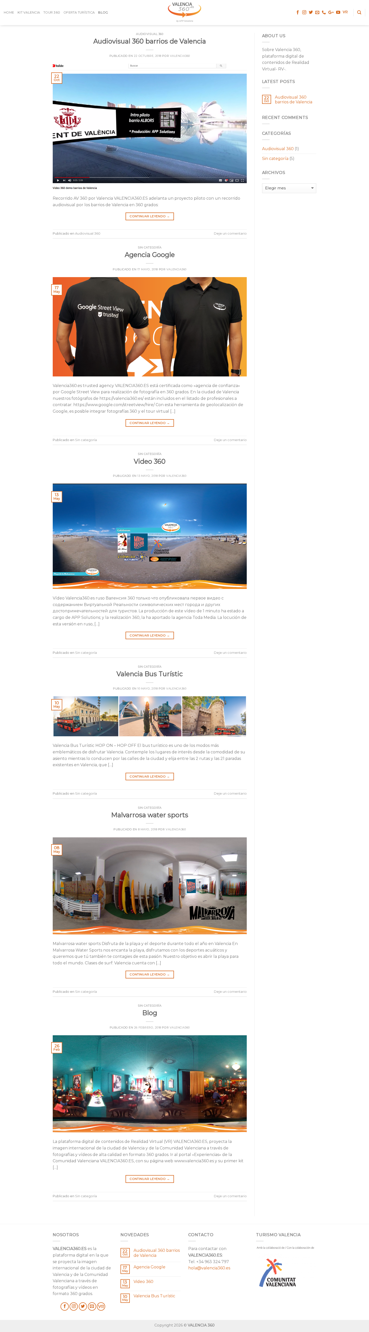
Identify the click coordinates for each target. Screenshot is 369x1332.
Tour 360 (51, 12)
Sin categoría (149, 247)
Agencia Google (150, 255)
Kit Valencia (29, 12)
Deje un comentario (230, 233)
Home (9, 12)
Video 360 (149, 461)
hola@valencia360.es (209, 1268)
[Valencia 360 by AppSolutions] (184, 10)
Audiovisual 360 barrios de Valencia (149, 41)
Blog (103, 12)
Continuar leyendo (150, 216)
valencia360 (180, 56)
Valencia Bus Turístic (149, 674)
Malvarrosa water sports (149, 815)
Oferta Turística (79, 12)
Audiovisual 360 (149, 34)
